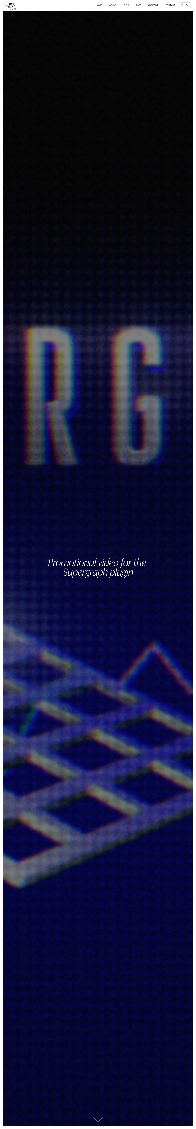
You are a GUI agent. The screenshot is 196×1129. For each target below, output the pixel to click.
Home (99, 5)
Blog (126, 5)
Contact (170, 5)
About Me (153, 5)
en (186, 5)
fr (182, 5)
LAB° (138, 5)
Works (112, 5)
